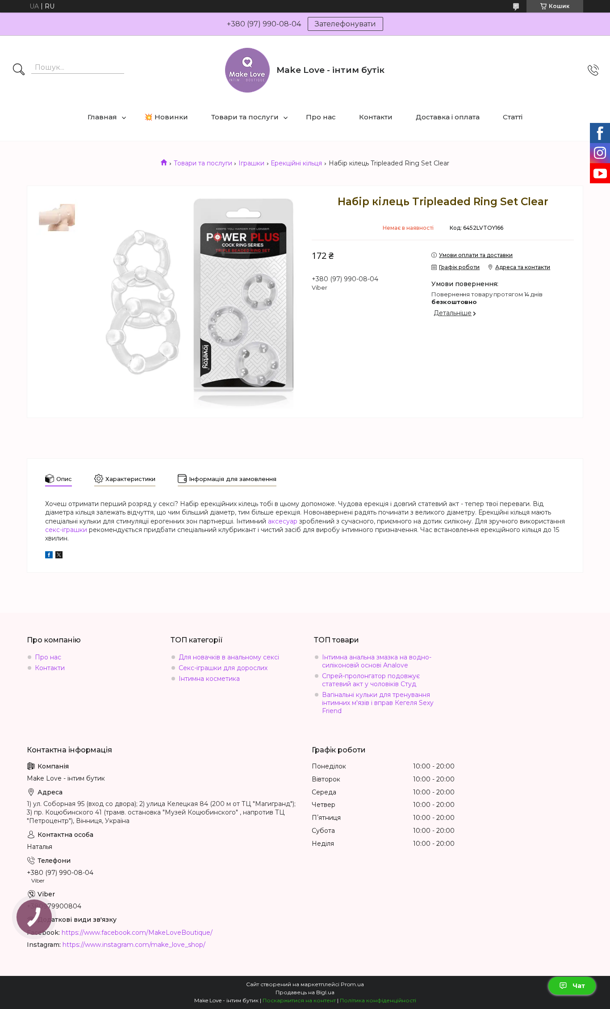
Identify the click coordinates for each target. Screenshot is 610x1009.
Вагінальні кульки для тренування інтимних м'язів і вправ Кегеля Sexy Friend (378, 703)
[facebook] (49, 556)
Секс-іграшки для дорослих (223, 668)
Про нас (321, 117)
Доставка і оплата (448, 117)
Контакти (376, 117)
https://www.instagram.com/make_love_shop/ (134, 945)
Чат (578, 986)
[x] (59, 556)
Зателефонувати (345, 24)
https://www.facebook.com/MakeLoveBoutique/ (137, 933)
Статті (512, 117)
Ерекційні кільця (296, 163)
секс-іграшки (66, 530)
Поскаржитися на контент (299, 1000)
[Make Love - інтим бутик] (247, 70)
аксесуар (282, 521)
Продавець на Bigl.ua (305, 992)
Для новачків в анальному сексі (229, 657)
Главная (102, 117)
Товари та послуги (245, 117)
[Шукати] (19, 70)
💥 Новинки (166, 117)
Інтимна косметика (209, 679)
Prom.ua (352, 984)
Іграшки (251, 163)
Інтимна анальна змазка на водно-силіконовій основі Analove (376, 661)
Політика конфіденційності (378, 1000)
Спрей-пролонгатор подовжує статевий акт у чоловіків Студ (371, 680)
